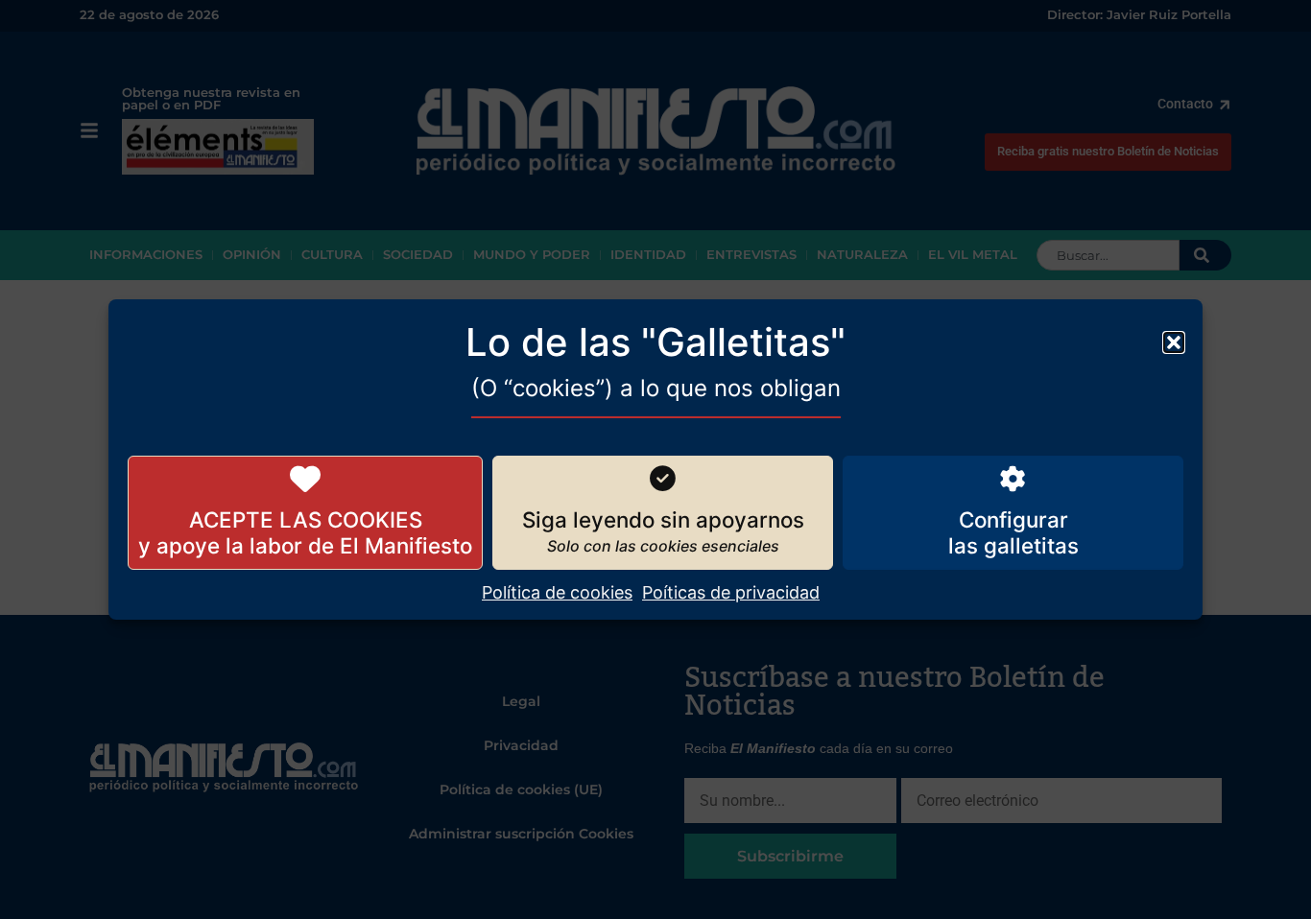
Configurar (1013, 519)
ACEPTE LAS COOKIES (305, 519)
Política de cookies (557, 592)
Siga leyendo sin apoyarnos (663, 519)
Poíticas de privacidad (731, 592)
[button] (1173, 342)
